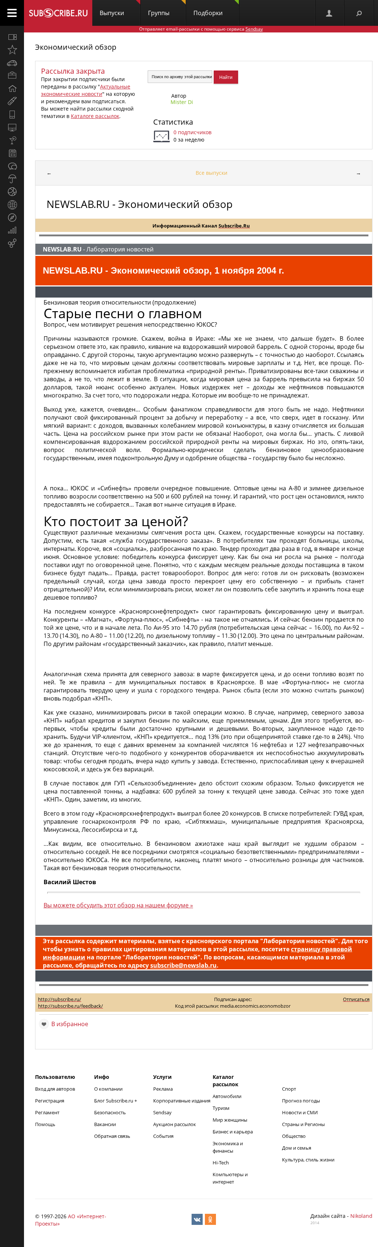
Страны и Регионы (303, 1124)
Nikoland (361, 1215)
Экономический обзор (75, 47)
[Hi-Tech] (12, 114)
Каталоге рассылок (95, 115)
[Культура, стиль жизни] (12, 140)
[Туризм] (12, 217)
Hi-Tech (221, 1162)
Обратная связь (112, 1136)
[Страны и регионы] (12, 204)
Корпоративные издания (181, 1100)
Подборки (208, 13)
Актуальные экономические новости (85, 90)
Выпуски (112, 13)
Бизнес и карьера (233, 1131)
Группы (158, 13)
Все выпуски (211, 172)
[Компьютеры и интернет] (12, 127)
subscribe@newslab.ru (183, 965)
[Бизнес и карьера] (12, 75)
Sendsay (162, 1112)
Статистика (173, 122)
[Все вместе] (12, 36)
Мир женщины (230, 1119)
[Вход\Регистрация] (329, 13)
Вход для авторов (55, 1089)
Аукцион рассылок (174, 1124)
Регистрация (49, 1100)
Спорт (289, 1089)
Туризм (221, 1108)
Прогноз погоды (301, 1100)
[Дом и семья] (12, 88)
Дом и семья (296, 1147)
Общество (294, 1136)
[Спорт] (12, 191)
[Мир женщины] (12, 101)
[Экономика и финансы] (12, 230)
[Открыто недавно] (12, 49)
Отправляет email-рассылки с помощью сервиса (201, 29)
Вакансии (105, 1124)
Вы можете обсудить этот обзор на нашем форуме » (118, 905)
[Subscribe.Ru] (58, 13)
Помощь (45, 1124)
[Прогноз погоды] (12, 178)
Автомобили (227, 1096)
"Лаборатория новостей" (299, 941)
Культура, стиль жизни (308, 1159)
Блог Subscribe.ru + (116, 1100)
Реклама (163, 1089)
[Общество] (12, 165)
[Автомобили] (12, 62)
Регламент (47, 1112)
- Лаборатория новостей (98, 249)
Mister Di (182, 101)
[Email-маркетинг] (12, 243)
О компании (108, 1089)
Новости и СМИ (300, 1112)
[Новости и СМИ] (12, 153)
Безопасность (110, 1112)
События (163, 1136)
